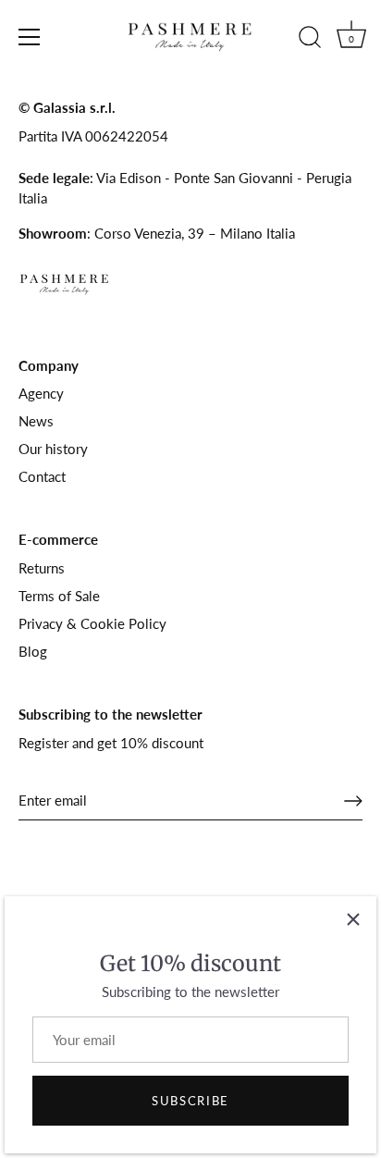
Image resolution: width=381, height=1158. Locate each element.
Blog (32, 651)
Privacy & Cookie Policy (92, 623)
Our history (53, 448)
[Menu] (29, 37)
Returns (41, 568)
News (36, 421)
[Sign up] (353, 801)
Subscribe (190, 1100)
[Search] (309, 39)
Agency (41, 393)
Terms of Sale (59, 595)
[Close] (353, 919)
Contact (42, 476)
